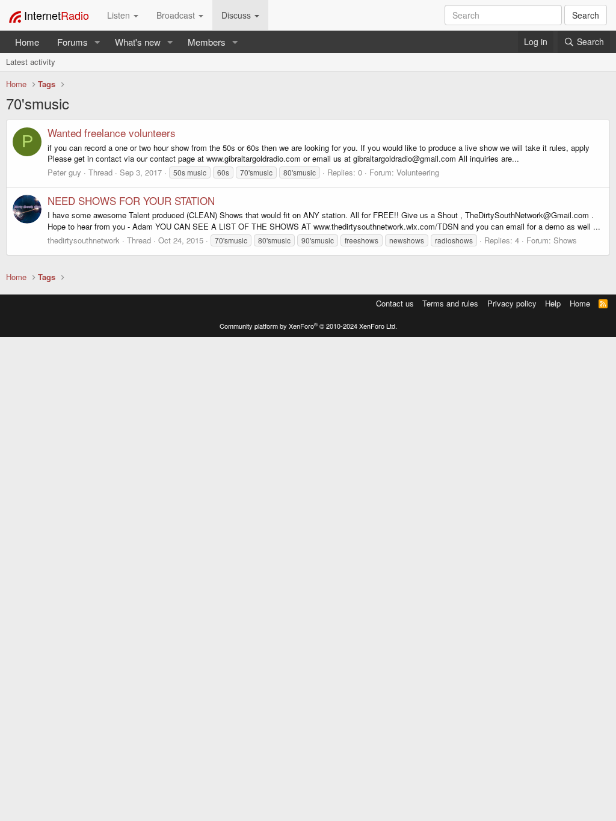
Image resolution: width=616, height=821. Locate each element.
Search (585, 15)
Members (207, 41)
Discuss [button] (237, 15)
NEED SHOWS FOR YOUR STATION (131, 200)
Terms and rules (450, 303)
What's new (138, 41)
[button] (97, 42)
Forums (72, 41)
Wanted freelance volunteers (112, 132)
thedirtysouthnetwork (84, 240)
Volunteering (417, 172)
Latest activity (30, 61)
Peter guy (64, 172)
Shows (565, 240)
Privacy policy (512, 303)
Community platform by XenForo (308, 326)
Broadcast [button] (176, 15)
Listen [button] (119, 15)
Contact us (395, 303)
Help (553, 303)
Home (27, 41)
